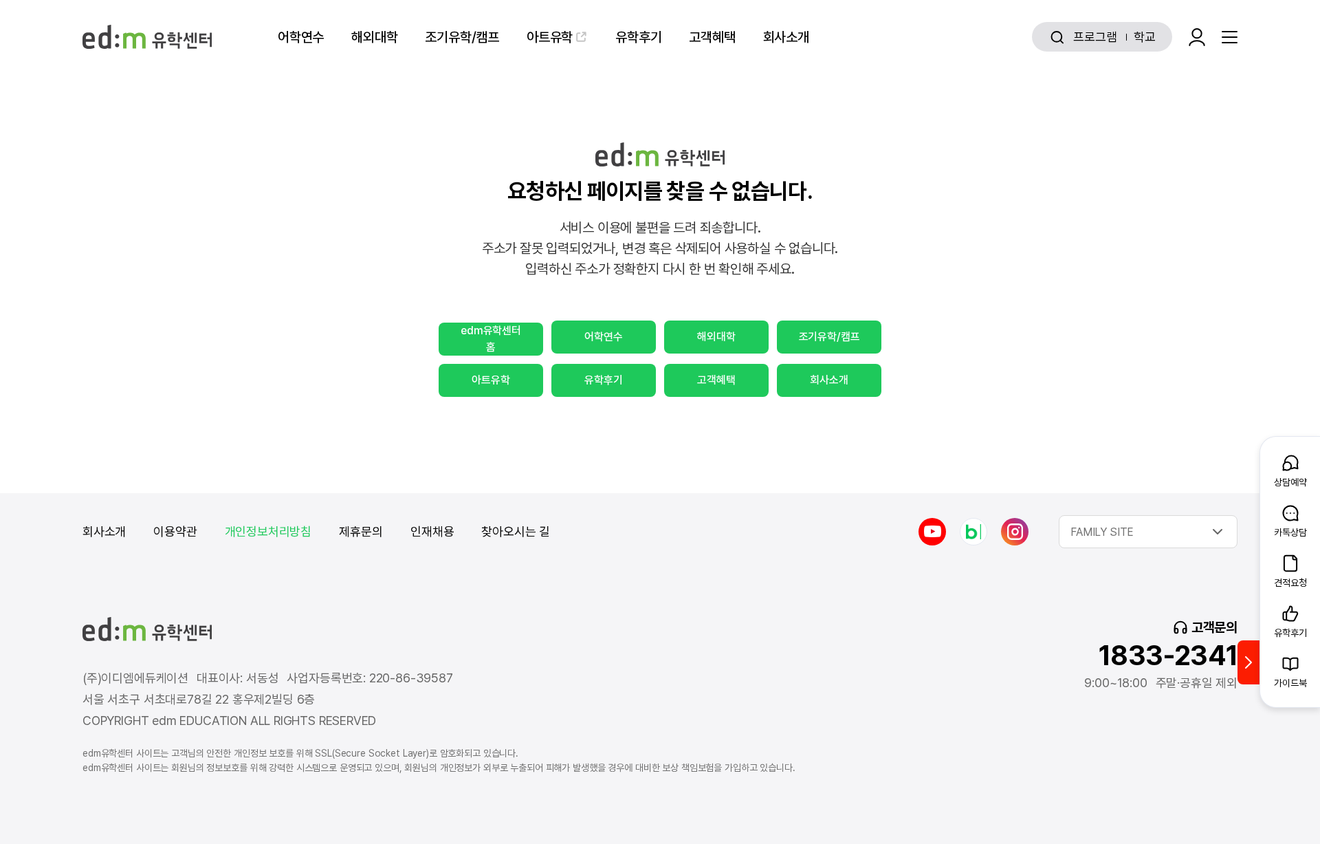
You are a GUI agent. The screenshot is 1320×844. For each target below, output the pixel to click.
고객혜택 (712, 37)
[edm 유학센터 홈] (147, 37)
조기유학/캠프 (462, 37)
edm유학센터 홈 (491, 339)
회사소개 (786, 37)
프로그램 (1094, 37)
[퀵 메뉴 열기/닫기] (1249, 662)
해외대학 (374, 37)
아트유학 (550, 37)
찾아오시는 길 (515, 531)
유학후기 (638, 37)
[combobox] (1148, 531)
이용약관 (175, 531)
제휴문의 (361, 531)
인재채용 (432, 531)
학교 (1145, 37)
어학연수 (301, 37)
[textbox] (1148, 532)
